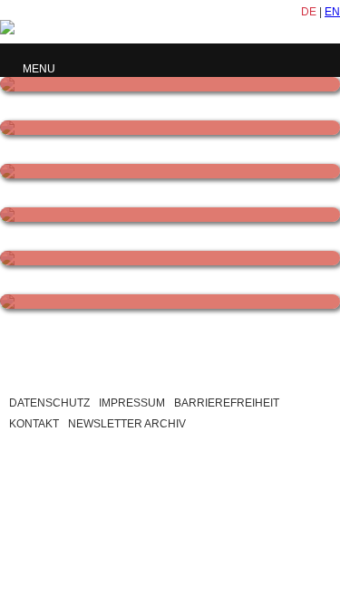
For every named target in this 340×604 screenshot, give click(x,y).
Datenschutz (49, 403)
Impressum (132, 403)
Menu (39, 68)
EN (332, 11)
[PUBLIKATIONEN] (170, 214)
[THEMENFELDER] (170, 171)
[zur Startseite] (136, 29)
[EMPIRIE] (170, 301)
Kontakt (34, 423)
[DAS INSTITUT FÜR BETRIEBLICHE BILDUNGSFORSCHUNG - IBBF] (170, 84)
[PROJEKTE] (170, 127)
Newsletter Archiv (127, 423)
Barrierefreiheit (226, 403)
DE (308, 11)
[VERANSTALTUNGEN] (170, 258)
